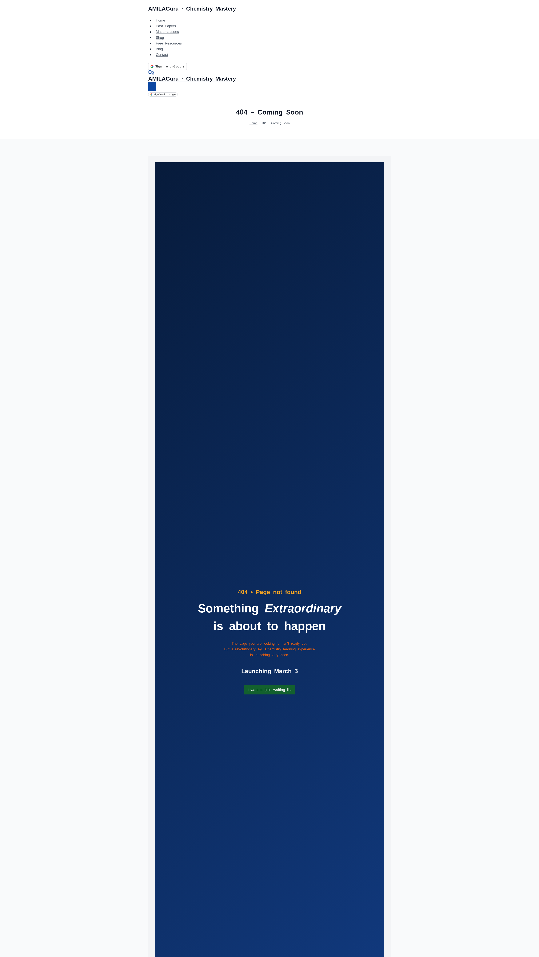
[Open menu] (152, 86)
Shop (160, 37)
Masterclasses (167, 32)
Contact (162, 54)
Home (160, 20)
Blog (159, 49)
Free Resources (169, 43)
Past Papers (166, 26)
